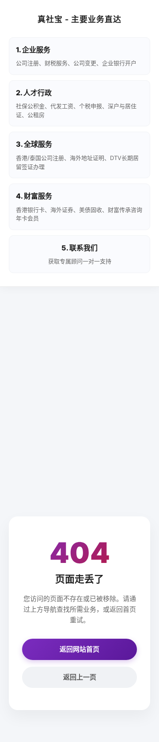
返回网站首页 (79, 649)
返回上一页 (79, 677)
